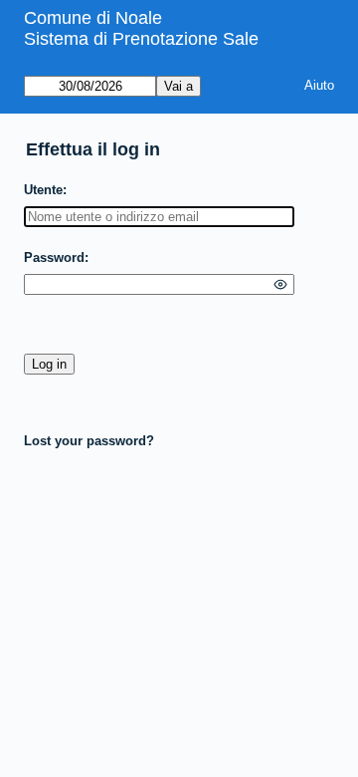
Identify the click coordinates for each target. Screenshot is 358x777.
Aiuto (319, 85)
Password (54, 257)
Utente (43, 189)
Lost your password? (89, 440)
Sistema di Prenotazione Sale (141, 39)
